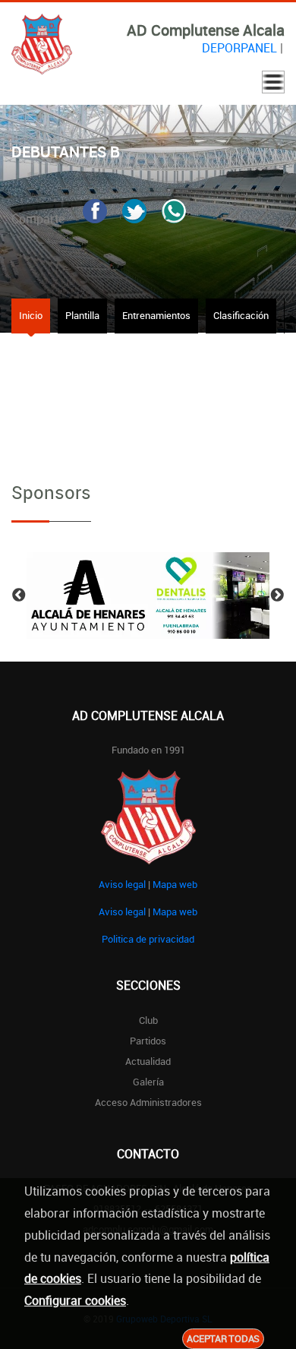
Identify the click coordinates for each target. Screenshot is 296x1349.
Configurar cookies (75, 1300)
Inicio (31, 315)
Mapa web (175, 884)
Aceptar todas (223, 1338)
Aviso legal (122, 884)
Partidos (148, 1040)
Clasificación (241, 315)
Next (277, 595)
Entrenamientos (156, 315)
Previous (19, 595)
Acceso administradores (148, 1102)
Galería (148, 1081)
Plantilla (82, 315)
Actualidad (148, 1061)
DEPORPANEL (239, 47)
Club (148, 1020)
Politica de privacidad (148, 939)
